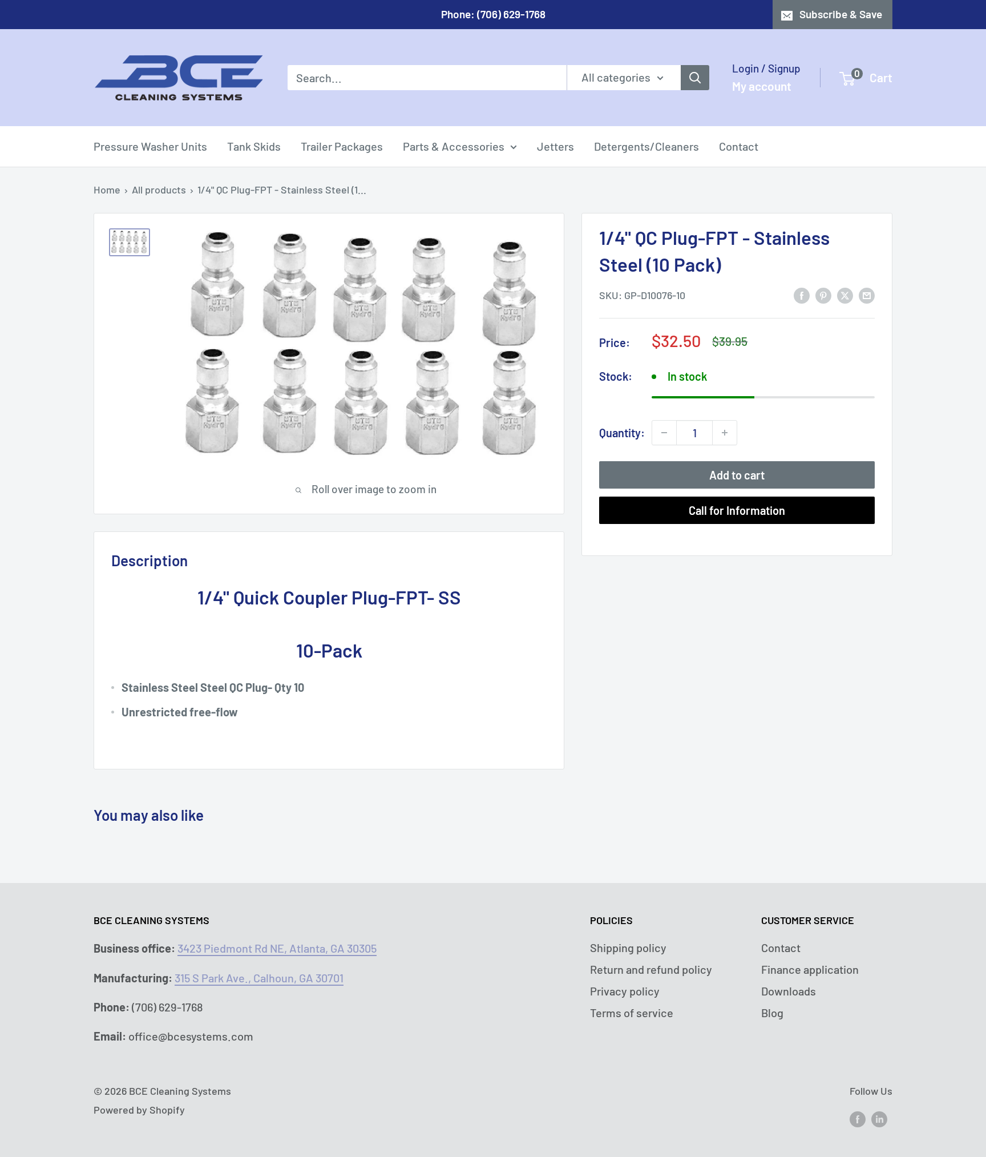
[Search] (695, 77)
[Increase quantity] (725, 433)
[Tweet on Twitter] (845, 294)
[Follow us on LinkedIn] (879, 1118)
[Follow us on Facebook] (858, 1118)
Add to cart (737, 475)
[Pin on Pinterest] (823, 294)
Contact (738, 146)
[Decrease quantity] (664, 433)
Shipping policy (628, 947)
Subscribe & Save (840, 14)
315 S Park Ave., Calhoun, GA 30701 (259, 978)
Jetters (555, 146)
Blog (772, 1012)
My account (761, 86)
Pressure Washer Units (150, 146)
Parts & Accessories (453, 146)
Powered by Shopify (139, 1109)
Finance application (810, 969)
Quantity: (622, 432)
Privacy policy (625, 991)
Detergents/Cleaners (646, 146)
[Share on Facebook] (802, 294)
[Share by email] (867, 294)
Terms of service (631, 1012)
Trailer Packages (342, 146)
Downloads (788, 991)
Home (107, 189)
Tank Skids (254, 146)
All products (159, 189)
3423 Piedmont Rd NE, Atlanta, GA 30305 (277, 948)
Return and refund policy (651, 969)
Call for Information (737, 510)
